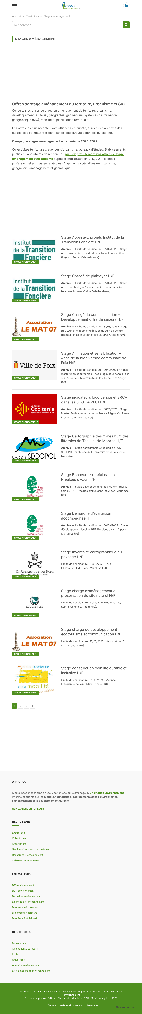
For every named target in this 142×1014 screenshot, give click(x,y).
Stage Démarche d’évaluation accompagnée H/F (86, 515)
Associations (19, 843)
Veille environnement (71, 1005)
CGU (86, 998)
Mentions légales (100, 998)
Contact (52, 1005)
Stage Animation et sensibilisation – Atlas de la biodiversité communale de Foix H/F (93, 358)
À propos (41, 998)
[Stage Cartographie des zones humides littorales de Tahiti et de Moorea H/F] (34, 448)
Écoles (15, 954)
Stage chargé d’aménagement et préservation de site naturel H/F (89, 593)
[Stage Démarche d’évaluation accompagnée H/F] (34, 525)
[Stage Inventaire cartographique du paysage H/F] (34, 563)
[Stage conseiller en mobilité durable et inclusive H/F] (34, 680)
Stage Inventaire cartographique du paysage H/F (91, 554)
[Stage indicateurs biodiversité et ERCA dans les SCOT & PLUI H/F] (34, 409)
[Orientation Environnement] (71, 5)
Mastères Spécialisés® (25, 918)
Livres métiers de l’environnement (31, 970)
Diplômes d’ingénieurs (24, 912)
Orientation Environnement (50, 991)
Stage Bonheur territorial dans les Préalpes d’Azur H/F (89, 477)
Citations (77, 998)
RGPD (114, 998)
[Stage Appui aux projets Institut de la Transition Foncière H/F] (34, 249)
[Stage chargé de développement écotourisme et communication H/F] (34, 641)
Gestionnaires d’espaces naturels (30, 849)
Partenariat (92, 1005)
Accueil (16, 16)
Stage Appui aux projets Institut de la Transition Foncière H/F (92, 239)
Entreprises (18, 832)
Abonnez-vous (124, 1007)
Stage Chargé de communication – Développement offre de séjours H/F (92, 316)
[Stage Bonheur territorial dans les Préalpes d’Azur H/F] (34, 486)
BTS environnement (23, 885)
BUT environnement (23, 890)
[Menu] (14, 5)
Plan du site (64, 998)
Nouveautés (19, 943)
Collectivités (19, 838)
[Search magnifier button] (126, 24)
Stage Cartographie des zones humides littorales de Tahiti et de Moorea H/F (95, 438)
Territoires (32, 16)
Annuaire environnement (26, 965)
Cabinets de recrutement (26, 860)
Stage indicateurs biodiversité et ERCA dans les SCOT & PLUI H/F (94, 399)
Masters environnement (25, 907)
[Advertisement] (71, 73)
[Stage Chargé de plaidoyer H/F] (34, 287)
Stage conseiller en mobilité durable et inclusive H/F (94, 670)
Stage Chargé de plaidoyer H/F (87, 276)
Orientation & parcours (25, 948)
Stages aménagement (26, 262)
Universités (18, 959)
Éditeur (52, 998)
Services (29, 998)
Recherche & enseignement (27, 854)
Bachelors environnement (26, 896)
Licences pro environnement (28, 901)
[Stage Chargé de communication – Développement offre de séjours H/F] (34, 326)
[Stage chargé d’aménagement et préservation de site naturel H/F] (34, 602)
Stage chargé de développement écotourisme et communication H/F (91, 631)
